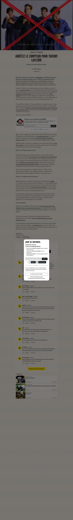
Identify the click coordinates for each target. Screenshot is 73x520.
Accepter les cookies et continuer (36, 274)
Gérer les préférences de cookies (36, 276)
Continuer (44, 259)
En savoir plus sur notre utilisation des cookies (36, 278)
